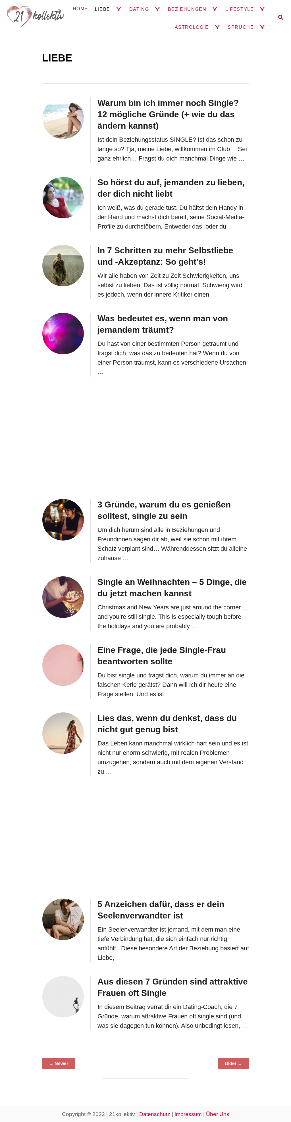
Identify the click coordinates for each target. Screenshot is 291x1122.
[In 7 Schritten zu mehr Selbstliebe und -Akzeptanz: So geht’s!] (63, 265)
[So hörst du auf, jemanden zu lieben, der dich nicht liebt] (63, 197)
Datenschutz (154, 1114)
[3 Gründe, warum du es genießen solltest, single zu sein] (63, 520)
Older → (233, 1063)
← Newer (58, 1063)
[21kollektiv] (36, 18)
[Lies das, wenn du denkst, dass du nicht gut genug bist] (63, 733)
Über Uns (217, 1114)
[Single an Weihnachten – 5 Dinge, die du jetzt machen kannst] (63, 597)
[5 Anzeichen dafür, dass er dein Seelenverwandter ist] (63, 919)
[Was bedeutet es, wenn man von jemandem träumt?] (63, 333)
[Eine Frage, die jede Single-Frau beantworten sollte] (63, 665)
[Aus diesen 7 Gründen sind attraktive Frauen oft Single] (63, 997)
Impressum (188, 1114)
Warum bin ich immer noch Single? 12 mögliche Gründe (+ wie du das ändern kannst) (168, 114)
